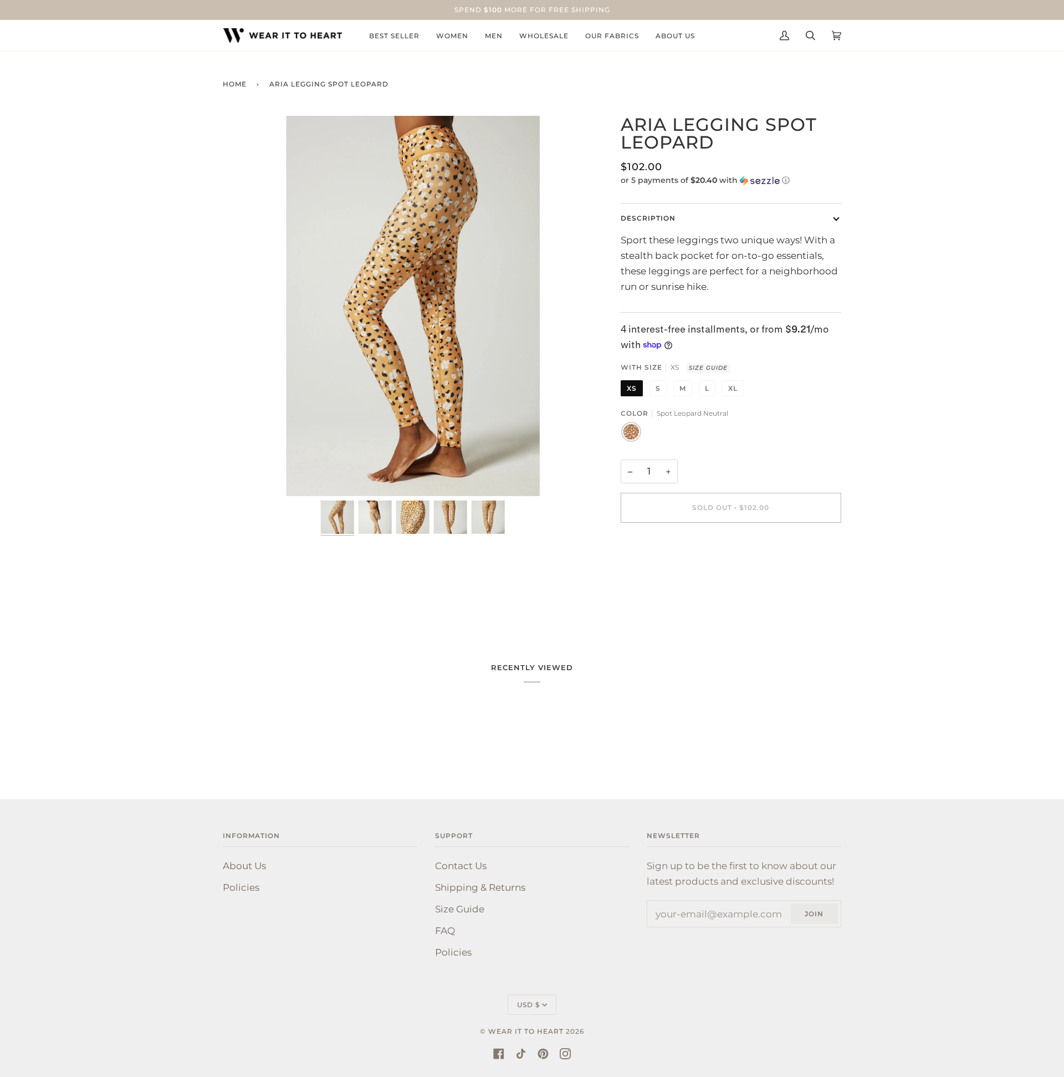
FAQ (445, 930)
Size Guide (708, 367)
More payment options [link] (674, 578)
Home (235, 84)
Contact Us (461, 865)
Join (814, 914)
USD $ (528, 1005)
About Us (244, 865)
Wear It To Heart (526, 1031)
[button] (731, 180)
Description (648, 218)
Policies (241, 887)
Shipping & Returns (480, 887)
